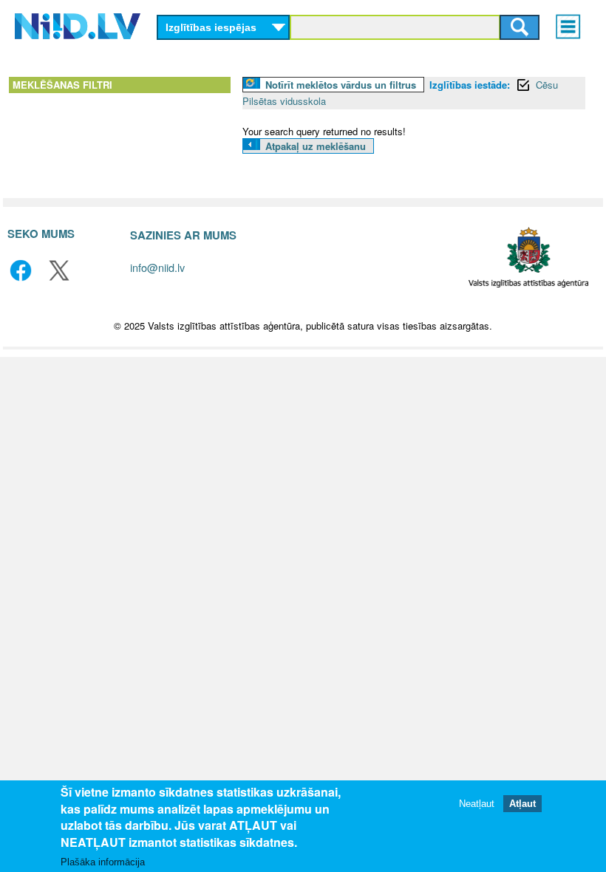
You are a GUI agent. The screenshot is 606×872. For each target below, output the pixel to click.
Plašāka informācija (103, 862)
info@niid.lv (157, 267)
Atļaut (522, 803)
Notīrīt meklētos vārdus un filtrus (340, 85)
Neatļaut (476, 803)
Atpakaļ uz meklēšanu (315, 146)
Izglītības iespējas (211, 27)
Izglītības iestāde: (469, 85)
